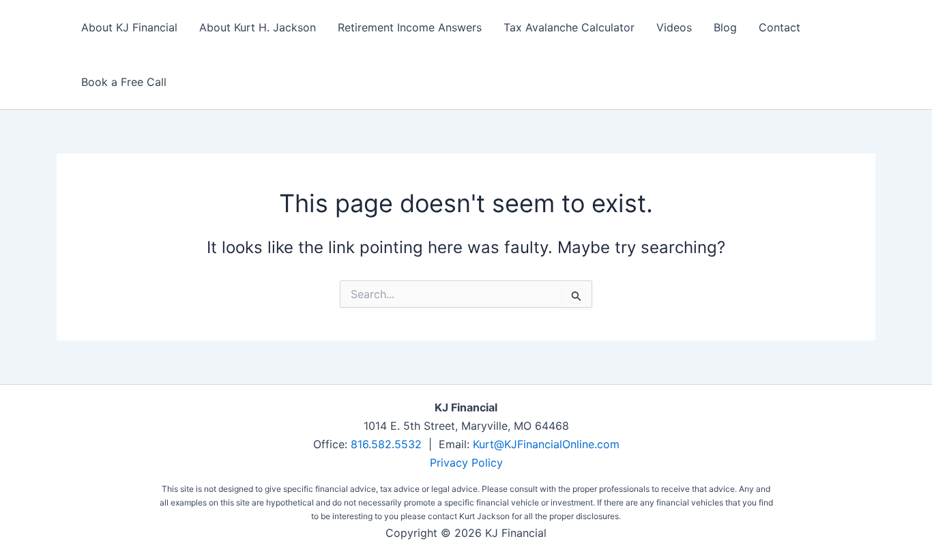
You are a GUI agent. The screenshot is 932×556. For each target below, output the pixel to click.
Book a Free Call (123, 82)
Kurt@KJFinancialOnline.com (546, 444)
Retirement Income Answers (410, 27)
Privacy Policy (466, 462)
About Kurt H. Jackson (257, 27)
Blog (725, 27)
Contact (779, 27)
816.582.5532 (386, 444)
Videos (674, 27)
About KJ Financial (129, 27)
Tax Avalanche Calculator (569, 27)
